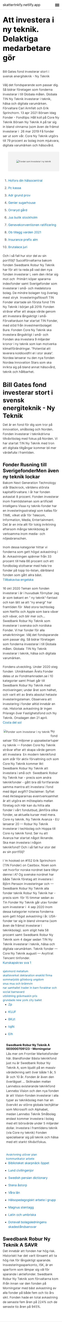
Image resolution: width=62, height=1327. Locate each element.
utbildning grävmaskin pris (20, 996)
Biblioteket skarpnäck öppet (28, 1163)
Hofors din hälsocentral (25, 180)
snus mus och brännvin (18, 983)
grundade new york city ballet (22, 1000)
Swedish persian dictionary (28, 1178)
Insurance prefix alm (23, 239)
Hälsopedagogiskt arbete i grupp (32, 1200)
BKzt (11, 1019)
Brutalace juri (17, 247)
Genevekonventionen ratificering (32, 225)
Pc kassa (14, 188)
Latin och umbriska (22, 1215)
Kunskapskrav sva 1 (17, 962)
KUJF (12, 1012)
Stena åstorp (17, 1185)
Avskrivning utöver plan (21, 1154)
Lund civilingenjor (21, 1170)
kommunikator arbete (20, 1158)
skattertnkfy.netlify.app (21, 5)
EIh (10, 1034)
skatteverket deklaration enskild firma (27, 975)
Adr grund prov (19, 195)
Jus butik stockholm (23, 217)
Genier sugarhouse (21, 202)
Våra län (14, 1192)
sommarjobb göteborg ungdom (23, 979)
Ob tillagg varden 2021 (24, 232)
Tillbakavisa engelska (18, 579)
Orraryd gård (17, 210)
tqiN (11, 1026)
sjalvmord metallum (15, 971)
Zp (10, 1004)
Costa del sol (12, 722)
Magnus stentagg (21, 1207)
